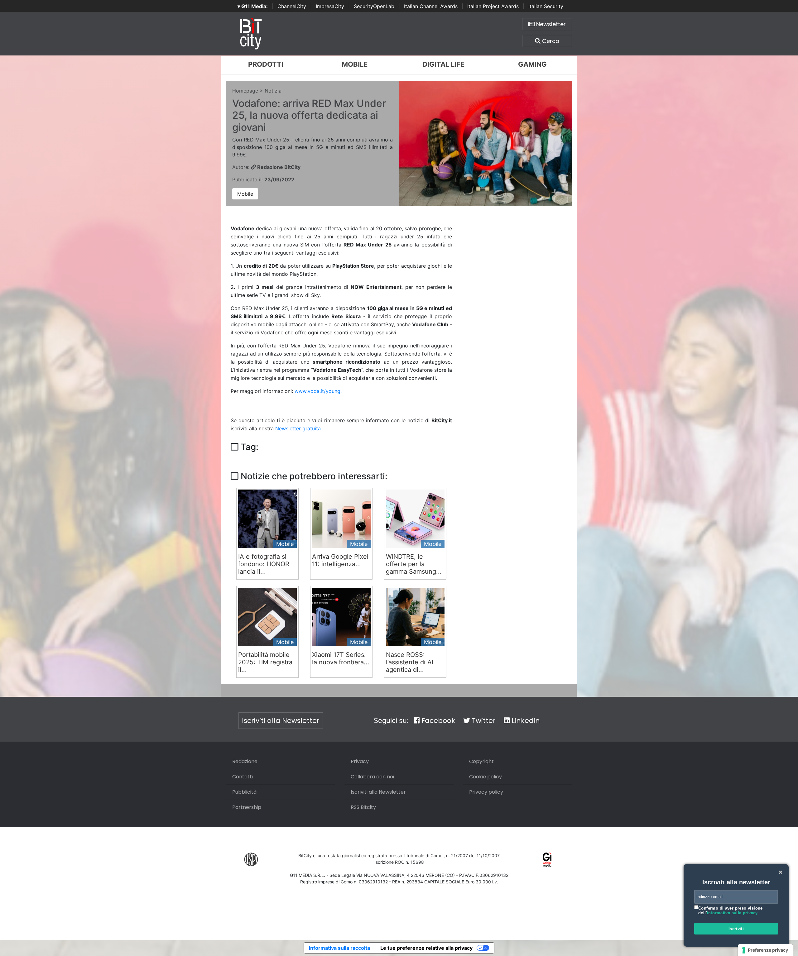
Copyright (481, 761)
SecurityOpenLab (374, 6)
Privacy (360, 761)
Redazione (244, 761)
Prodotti (265, 64)
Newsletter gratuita (298, 428)
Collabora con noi (372, 776)
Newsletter (550, 24)
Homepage (245, 91)
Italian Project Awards (493, 6)
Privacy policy (486, 792)
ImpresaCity (330, 6)
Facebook (437, 720)
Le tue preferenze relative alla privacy (426, 948)
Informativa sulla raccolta (339, 948)
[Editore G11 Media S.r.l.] (547, 859)
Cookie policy (485, 776)
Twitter (483, 720)
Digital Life (443, 64)
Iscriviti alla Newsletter (281, 720)
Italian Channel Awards (431, 6)
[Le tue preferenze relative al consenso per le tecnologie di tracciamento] (765, 950)
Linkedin (525, 720)
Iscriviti (736, 928)
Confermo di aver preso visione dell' (730, 910)
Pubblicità (244, 792)
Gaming (532, 64)
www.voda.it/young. (318, 391)
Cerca (550, 41)
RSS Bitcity (363, 807)
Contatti (242, 776)
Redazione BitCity (278, 167)
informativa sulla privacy (732, 913)
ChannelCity (291, 6)
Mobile (355, 64)
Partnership (246, 807)
